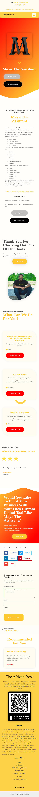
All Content (19, 765)
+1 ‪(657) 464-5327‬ (20, 5)
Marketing (11, 387)
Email (6, 607)
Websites (10, 424)
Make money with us (19, 768)
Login (20, 762)
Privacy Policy (19, 770)
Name (6, 600)
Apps (9, 349)
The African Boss (8, 14)
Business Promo (19, 374)
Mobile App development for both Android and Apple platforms (19, 338)
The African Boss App (16, 651)
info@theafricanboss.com (20, 2)
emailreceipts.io (29, 9)
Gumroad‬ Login (19, 9)
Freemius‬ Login (10, 9)
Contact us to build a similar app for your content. (19, 191)
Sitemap (19, 776)
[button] (34, 15)
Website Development (19, 412)
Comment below (9, 586)
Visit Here (10, 664)
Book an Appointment (19, 779)
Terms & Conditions (19, 773)
